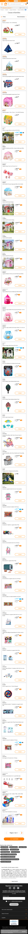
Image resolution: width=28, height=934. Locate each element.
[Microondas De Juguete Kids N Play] (14, 564)
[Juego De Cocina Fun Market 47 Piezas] (14, 743)
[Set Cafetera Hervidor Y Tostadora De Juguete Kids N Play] (14, 708)
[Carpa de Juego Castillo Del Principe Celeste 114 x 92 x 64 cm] (14, 331)
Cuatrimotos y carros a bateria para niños (10, 859)
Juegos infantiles (12, 9)
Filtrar (4, 16)
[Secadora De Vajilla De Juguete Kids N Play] (14, 528)
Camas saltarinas (13, 847)
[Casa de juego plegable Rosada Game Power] (14, 98)
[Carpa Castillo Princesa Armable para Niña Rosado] (14, 295)
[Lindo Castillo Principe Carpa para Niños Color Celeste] (14, 187)
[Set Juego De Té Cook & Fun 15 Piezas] (14, 761)
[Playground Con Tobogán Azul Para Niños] (14, 474)
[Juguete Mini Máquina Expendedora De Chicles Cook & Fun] (14, 636)
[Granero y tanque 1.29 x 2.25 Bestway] (14, 26)
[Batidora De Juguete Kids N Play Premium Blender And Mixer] (14, 725)
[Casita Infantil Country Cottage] (14, 223)
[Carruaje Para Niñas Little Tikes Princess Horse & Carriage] (14, 438)
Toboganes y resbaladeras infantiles (8, 854)
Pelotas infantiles (4, 849)
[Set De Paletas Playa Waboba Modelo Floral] (14, 403)
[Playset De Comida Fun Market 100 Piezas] (14, 510)
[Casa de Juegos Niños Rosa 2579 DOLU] (14, 349)
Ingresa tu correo (6, 896)
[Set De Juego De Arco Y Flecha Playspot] (14, 690)
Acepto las (14, 901)
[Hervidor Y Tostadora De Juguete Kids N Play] (14, 654)
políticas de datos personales (17, 901)
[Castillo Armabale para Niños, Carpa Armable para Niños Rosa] (14, 152)
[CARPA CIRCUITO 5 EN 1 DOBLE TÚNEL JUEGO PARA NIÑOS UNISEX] (14, 797)
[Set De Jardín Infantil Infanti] (14, 421)
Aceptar (24, 931)
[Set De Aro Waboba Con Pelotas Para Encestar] (14, 367)
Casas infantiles (21, 9)
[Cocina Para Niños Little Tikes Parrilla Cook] (14, 456)
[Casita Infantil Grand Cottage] (14, 205)
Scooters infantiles (15, 852)
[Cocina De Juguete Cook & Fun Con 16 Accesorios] (14, 492)
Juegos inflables (22, 847)
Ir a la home (15, 839)
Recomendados (21, 16)
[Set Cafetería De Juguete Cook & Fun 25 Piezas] (14, 582)
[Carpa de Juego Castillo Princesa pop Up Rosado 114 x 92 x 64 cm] (14, 313)
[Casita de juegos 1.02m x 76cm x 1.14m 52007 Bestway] (14, 116)
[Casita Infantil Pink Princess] (14, 259)
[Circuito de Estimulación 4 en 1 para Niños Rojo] (14, 779)
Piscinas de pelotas (14, 849)
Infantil (6, 9)
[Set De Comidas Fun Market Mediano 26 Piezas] (14, 600)
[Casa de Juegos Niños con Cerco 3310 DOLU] (14, 134)
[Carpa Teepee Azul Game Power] (14, 44)
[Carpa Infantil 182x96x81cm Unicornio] (14, 815)
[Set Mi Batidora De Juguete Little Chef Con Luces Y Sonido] (14, 618)
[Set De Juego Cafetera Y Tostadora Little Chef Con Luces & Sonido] (14, 672)
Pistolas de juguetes (5, 852)
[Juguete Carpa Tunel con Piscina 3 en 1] (14, 169)
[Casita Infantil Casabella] (14, 241)
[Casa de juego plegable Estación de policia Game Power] (14, 80)
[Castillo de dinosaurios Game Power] (14, 62)
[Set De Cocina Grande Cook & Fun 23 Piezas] (14, 546)
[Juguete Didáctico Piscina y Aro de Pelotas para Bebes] (14, 277)
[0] (26, 4)
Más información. (10, 932)
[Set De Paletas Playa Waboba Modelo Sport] (14, 385)
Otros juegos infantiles (5, 861)
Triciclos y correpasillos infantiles (8, 856)
